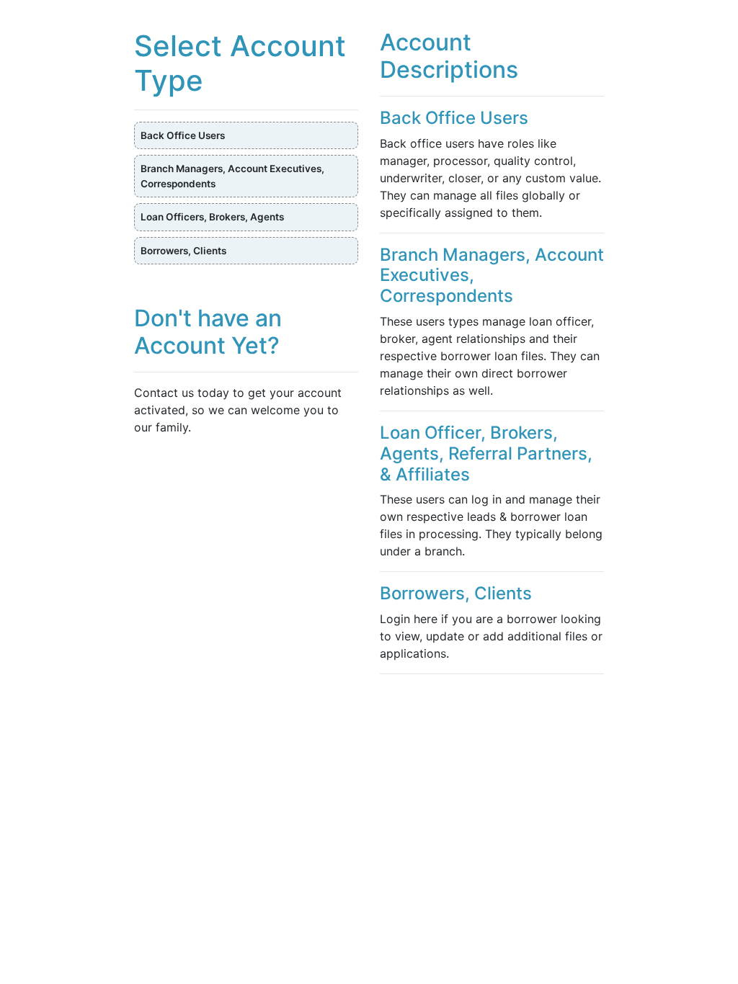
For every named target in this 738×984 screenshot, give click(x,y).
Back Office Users (183, 135)
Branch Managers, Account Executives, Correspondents (232, 176)
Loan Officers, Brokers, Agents (212, 217)
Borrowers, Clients (183, 250)
